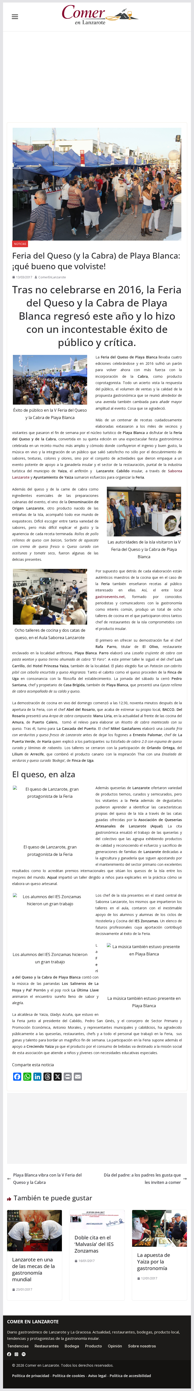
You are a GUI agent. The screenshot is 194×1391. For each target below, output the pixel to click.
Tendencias (18, 1346)
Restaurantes (47, 1346)
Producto (93, 1346)
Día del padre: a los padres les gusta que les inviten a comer (142, 1178)
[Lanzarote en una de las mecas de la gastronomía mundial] (34, 1213)
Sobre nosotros (142, 1346)
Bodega (72, 1346)
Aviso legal (97, 1375)
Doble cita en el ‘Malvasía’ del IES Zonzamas (94, 1244)
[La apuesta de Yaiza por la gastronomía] (159, 1213)
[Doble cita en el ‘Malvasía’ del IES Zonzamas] (97, 1213)
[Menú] (15, 17)
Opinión (115, 1346)
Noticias (20, 244)
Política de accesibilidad (130, 1375)
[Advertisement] (97, 84)
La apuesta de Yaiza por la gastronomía (153, 1262)
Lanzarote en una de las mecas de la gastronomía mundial (33, 1269)
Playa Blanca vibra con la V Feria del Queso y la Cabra (47, 1178)
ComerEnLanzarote (52, 277)
